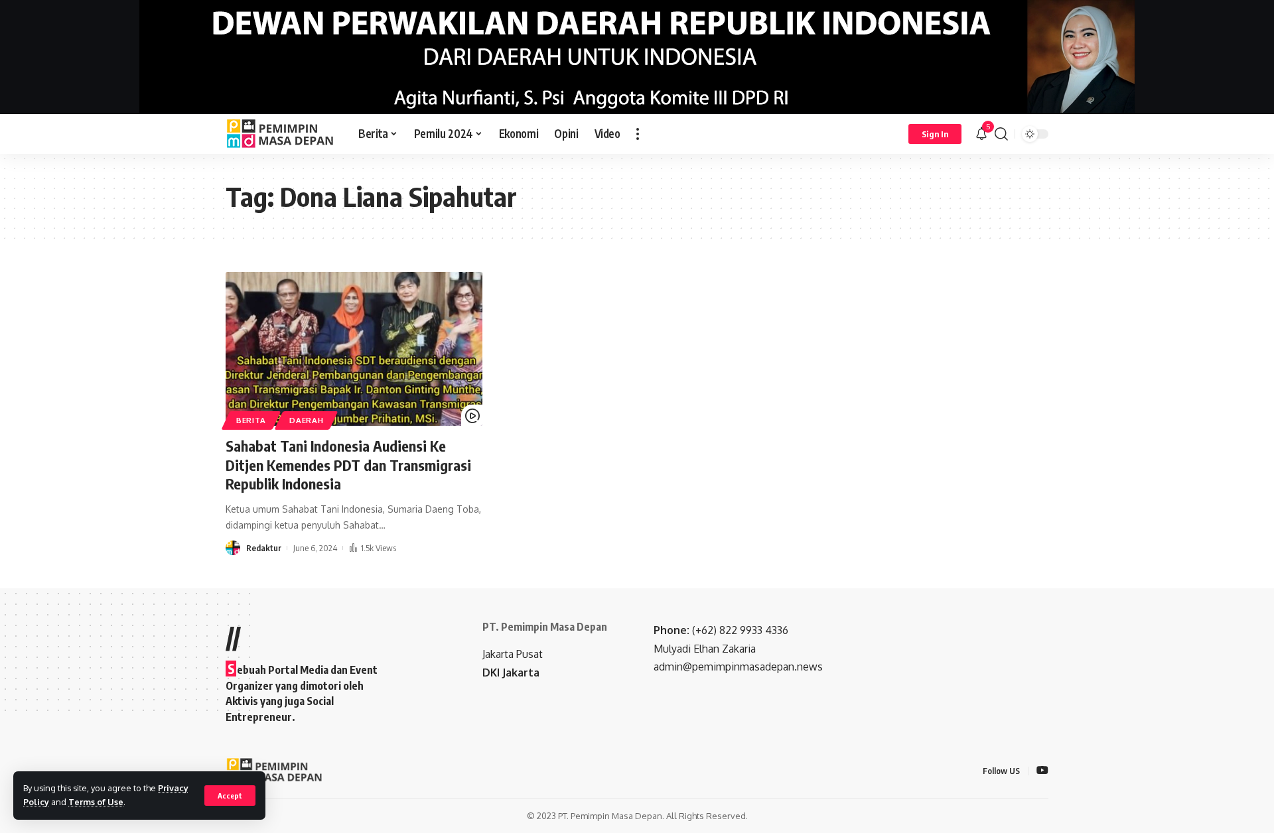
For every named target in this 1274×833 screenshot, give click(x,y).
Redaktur (263, 548)
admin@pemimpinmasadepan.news (738, 666)
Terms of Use (95, 802)
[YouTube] (1042, 771)
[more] (637, 134)
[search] (1001, 134)
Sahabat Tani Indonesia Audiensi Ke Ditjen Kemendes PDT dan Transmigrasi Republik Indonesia (348, 464)
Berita (251, 420)
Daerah (306, 420)
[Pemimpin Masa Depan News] (281, 134)
